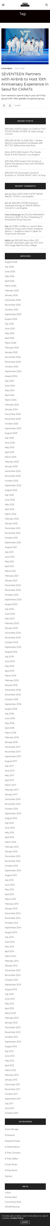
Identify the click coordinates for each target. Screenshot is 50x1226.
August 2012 (11, 1046)
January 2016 (11, 851)
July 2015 (9, 880)
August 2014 (11, 932)
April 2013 (9, 1008)
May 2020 (10, 618)
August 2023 (11, 433)
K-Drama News (12, 1147)
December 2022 (13, 471)
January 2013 (11, 1022)
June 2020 (10, 614)
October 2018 (11, 699)
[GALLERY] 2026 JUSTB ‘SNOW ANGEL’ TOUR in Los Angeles (24, 195)
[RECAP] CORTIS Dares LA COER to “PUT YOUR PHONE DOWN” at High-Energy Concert (25, 131)
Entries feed (11, 1197)
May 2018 (9, 723)
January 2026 (11, 295)
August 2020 (11, 604)
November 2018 (13, 694)
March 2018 (10, 732)
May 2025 (9, 333)
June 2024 (10, 385)
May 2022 (9, 504)
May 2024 (9, 390)
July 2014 (9, 937)
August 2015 (11, 875)
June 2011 (9, 1108)
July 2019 (9, 656)
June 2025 (10, 328)
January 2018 (11, 742)
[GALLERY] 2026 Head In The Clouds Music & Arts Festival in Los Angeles (23, 153)
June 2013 (10, 999)
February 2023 (12, 461)
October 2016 (11, 808)
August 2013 (11, 989)
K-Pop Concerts (12, 1152)
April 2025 (9, 338)
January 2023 (11, 466)
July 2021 (9, 552)
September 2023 (13, 428)
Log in (8, 1192)
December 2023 (13, 414)
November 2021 (12, 533)
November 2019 (13, 637)
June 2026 (10, 271)
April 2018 (9, 728)
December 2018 (13, 690)
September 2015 (13, 870)
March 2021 (10, 571)
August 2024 (11, 376)
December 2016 (12, 799)
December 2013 (12, 970)
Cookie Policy (16, 1218)
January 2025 (11, 352)
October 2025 (11, 309)
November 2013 (12, 975)
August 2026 (11, 262)
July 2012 (9, 1051)
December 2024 (13, 357)
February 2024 (12, 404)
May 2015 (9, 889)
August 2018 (11, 709)
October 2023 (11, 423)
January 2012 (11, 1079)
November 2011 (12, 1089)
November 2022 (13, 476)
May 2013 (9, 1003)
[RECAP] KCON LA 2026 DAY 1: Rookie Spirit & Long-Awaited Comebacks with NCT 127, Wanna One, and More (24, 143)
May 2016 (9, 832)
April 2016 (9, 837)
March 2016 (10, 842)
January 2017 (11, 794)
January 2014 (11, 965)
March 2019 (10, 675)
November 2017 (13, 751)
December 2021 (12, 528)
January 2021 (11, 580)
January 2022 (11, 523)
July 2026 (9, 267)
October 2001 (11, 1113)
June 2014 (10, 942)
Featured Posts (12, 1141)
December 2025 (13, 300)
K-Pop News (6, 68)
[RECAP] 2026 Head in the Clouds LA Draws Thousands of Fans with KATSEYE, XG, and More (24, 164)
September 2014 (13, 927)
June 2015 (9, 885)
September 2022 (13, 485)
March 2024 (10, 400)
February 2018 (12, 737)
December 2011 (12, 1084)
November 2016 (12, 804)
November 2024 (13, 362)
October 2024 (11, 366)
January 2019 (11, 685)
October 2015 (11, 866)
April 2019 (9, 671)
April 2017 (9, 780)
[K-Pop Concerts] (25, 5)
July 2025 (9, 324)
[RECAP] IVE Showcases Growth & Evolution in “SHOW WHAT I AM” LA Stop (25, 174)
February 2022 (12, 518)
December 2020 (13, 585)
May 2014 (9, 946)
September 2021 (13, 542)
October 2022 (11, 480)
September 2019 (13, 647)
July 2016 (9, 823)
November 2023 (13, 419)
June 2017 (10, 770)
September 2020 (13, 599)
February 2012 (11, 1075)
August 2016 (11, 818)
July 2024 (9, 381)
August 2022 (11, 490)
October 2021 (11, 538)
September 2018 (13, 704)
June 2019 (10, 661)
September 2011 (13, 1098)
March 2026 (10, 286)
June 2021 (10, 557)
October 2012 (11, 1037)
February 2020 (12, 623)
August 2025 (11, 319)
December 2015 (12, 856)
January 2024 (11, 409)
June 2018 (10, 718)
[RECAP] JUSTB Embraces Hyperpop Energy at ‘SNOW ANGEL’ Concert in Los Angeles (23, 205)
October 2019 (11, 642)
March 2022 (10, 514)
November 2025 (13, 305)
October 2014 (11, 923)
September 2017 (13, 756)
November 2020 (13, 590)
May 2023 (9, 447)
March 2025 (10, 343)
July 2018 (9, 713)
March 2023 (10, 457)
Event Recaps (11, 1129)
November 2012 (12, 1032)
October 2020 (11, 595)
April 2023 (9, 452)
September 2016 (13, 813)
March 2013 (10, 1013)
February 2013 (11, 1018)
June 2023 (10, 442)
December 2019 (13, 633)
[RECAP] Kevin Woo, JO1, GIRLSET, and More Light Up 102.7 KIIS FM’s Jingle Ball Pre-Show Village (24, 243)
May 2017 (9, 775)
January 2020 (11, 628)
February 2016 (11, 847)
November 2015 (12, 861)
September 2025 (13, 314)
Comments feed (13, 1202)
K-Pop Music (11, 1164)
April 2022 (9, 509)
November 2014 (13, 918)
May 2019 (9, 666)
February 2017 (12, 789)
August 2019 (11, 652)
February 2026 (12, 290)
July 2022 (9, 495)
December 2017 (13, 747)
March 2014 (10, 956)
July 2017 (9, 766)
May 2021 (9, 561)
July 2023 (9, 438)
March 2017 (10, 785)
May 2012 (9, 1060)
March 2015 (10, 899)
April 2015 (9, 894)
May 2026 (9, 276)
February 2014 (12, 961)
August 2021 (11, 547)
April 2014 (9, 951)
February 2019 (12, 680)
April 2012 (9, 1065)
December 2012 (12, 1027)
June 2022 (10, 499)
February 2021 (11, 576)
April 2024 (9, 395)
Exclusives (10, 1135)
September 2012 (13, 1041)
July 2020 (9, 609)
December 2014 (13, 913)
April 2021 (9, 566)
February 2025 (12, 347)
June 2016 (10, 828)
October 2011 (11, 1094)
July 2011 (9, 1103)
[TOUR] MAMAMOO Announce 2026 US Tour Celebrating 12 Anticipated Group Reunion (24, 217)
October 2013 (11, 980)
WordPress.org (12, 1206)
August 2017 (11, 761)
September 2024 (13, 371)
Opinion (8, 1176)
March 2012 (10, 1070)
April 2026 (9, 281)
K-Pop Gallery (11, 1158)
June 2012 (10, 1056)
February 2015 (11, 904)
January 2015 (11, 908)
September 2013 (13, 984)
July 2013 (9, 994)
